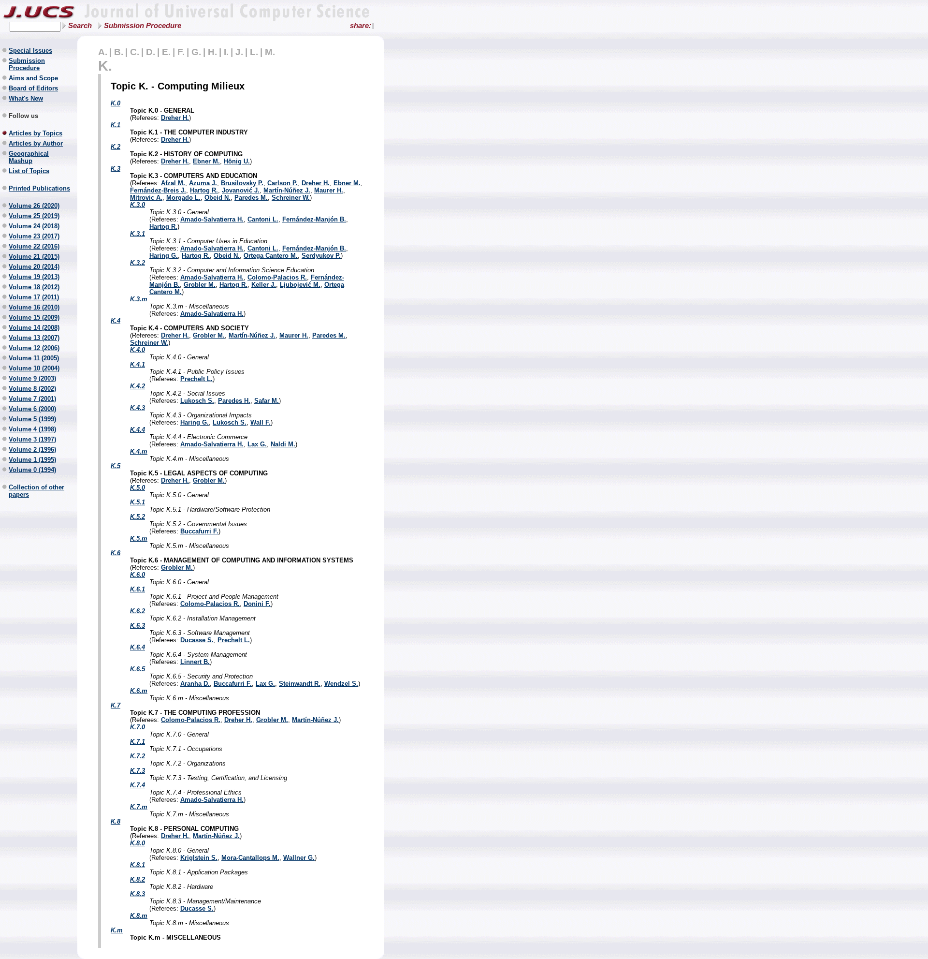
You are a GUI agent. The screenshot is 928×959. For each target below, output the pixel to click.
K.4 (115, 321)
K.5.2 (137, 516)
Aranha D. (195, 683)
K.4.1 (137, 364)
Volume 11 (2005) (34, 358)
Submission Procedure (142, 26)
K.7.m (138, 807)
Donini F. (257, 603)
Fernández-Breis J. (158, 190)
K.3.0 (137, 204)
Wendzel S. (341, 683)
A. (102, 52)
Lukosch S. (197, 400)
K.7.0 (137, 727)
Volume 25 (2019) (34, 216)
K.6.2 (137, 611)
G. (196, 52)
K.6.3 (137, 625)
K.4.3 (137, 408)
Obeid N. (217, 197)
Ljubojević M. (300, 284)
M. (270, 52)
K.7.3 (137, 770)
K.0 (115, 103)
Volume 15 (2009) (34, 317)
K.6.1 (137, 589)
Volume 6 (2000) (32, 409)
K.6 (115, 553)
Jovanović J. (241, 190)
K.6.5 (137, 669)
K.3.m (138, 299)
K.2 (115, 146)
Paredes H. (234, 400)
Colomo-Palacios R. (277, 277)
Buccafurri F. (199, 531)
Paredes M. (251, 197)
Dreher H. (175, 117)
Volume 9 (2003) (32, 378)
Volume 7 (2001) (32, 398)
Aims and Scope (33, 78)
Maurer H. (328, 190)
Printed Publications (39, 188)
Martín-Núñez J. (286, 190)
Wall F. (260, 422)
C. (134, 52)
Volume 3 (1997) (32, 439)
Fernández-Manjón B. (314, 219)
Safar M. (266, 400)
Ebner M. (206, 161)
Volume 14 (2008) (34, 327)
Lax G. (257, 444)
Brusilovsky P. (242, 183)
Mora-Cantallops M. (250, 857)
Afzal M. (173, 183)
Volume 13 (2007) (34, 337)
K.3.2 (137, 262)
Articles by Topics (35, 133)
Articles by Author (36, 143)
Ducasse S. (197, 640)
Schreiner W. (291, 197)
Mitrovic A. (146, 197)
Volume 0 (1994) (32, 469)
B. (118, 52)
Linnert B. (195, 661)
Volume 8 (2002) (32, 388)
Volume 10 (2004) (34, 368)
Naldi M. (283, 444)
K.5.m (138, 538)
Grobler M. (200, 284)
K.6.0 (137, 574)
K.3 (115, 168)
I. (226, 52)
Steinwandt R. (299, 683)
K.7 (115, 705)
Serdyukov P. (321, 255)
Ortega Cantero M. (271, 255)
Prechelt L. (196, 379)
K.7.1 (137, 741)
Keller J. (263, 284)
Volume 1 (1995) (32, 459)
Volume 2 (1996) (32, 449)
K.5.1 (137, 502)
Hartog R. (204, 190)
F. (181, 52)
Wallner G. (299, 857)
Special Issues (30, 50)
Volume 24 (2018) (34, 226)
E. (166, 52)
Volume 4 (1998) (32, 429)
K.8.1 (137, 865)
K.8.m (138, 915)
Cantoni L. (262, 219)
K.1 (115, 125)
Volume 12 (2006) (34, 348)
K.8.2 (137, 879)
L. (254, 52)
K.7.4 (137, 785)
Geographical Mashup (29, 157)
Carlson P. (282, 183)
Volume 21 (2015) (34, 256)
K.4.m (138, 451)
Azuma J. (203, 183)
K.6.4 (137, 647)
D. (150, 52)
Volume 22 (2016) (34, 246)
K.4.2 (137, 386)
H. (212, 52)
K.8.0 (137, 843)
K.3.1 (137, 233)
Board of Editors (33, 88)
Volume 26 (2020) (34, 205)
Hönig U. (237, 161)
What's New (26, 98)
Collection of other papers (36, 491)
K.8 (115, 821)
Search (80, 26)
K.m (117, 930)
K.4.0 (137, 350)
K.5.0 (137, 487)
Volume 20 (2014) (34, 266)
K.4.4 (137, 429)
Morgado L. (183, 197)
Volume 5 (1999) (32, 419)
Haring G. (163, 255)
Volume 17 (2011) (34, 297)
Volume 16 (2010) (34, 307)
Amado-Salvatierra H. (212, 219)
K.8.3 (137, 894)
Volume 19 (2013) (34, 276)
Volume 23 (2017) (34, 236)
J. (239, 52)
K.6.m (138, 690)
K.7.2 (137, 756)
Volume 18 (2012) (34, 287)
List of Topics (29, 171)
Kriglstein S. (199, 857)
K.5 (115, 466)
